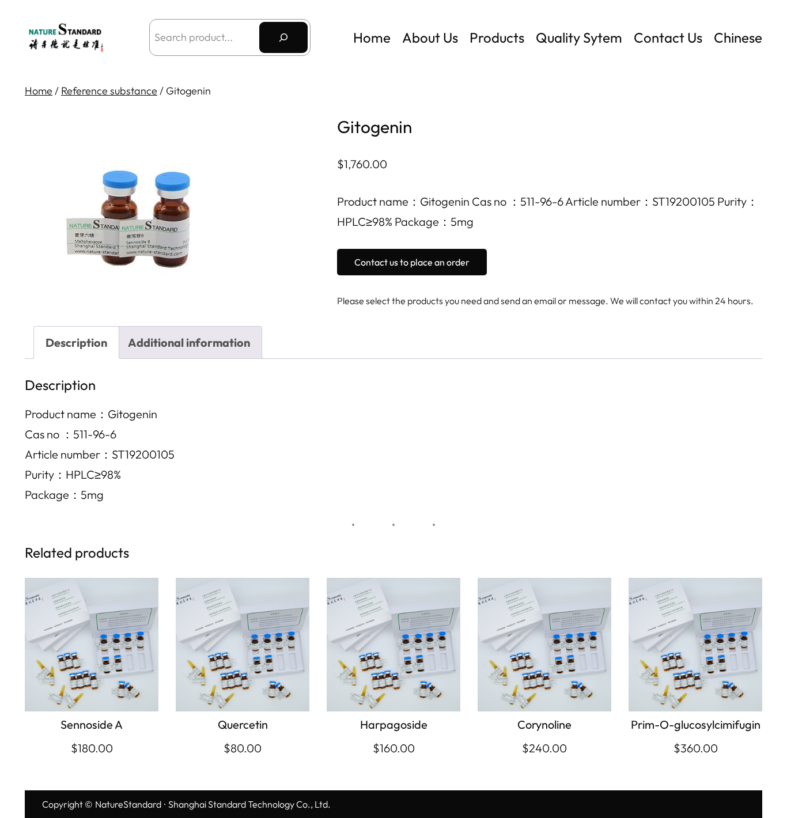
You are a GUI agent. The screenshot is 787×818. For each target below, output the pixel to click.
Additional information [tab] (189, 342)
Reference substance (109, 90)
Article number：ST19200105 (100, 454)
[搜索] (283, 37)
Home (372, 37)
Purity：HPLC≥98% (73, 474)
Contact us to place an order (412, 262)
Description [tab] (76, 342)
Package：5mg (64, 494)
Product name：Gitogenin (91, 414)
